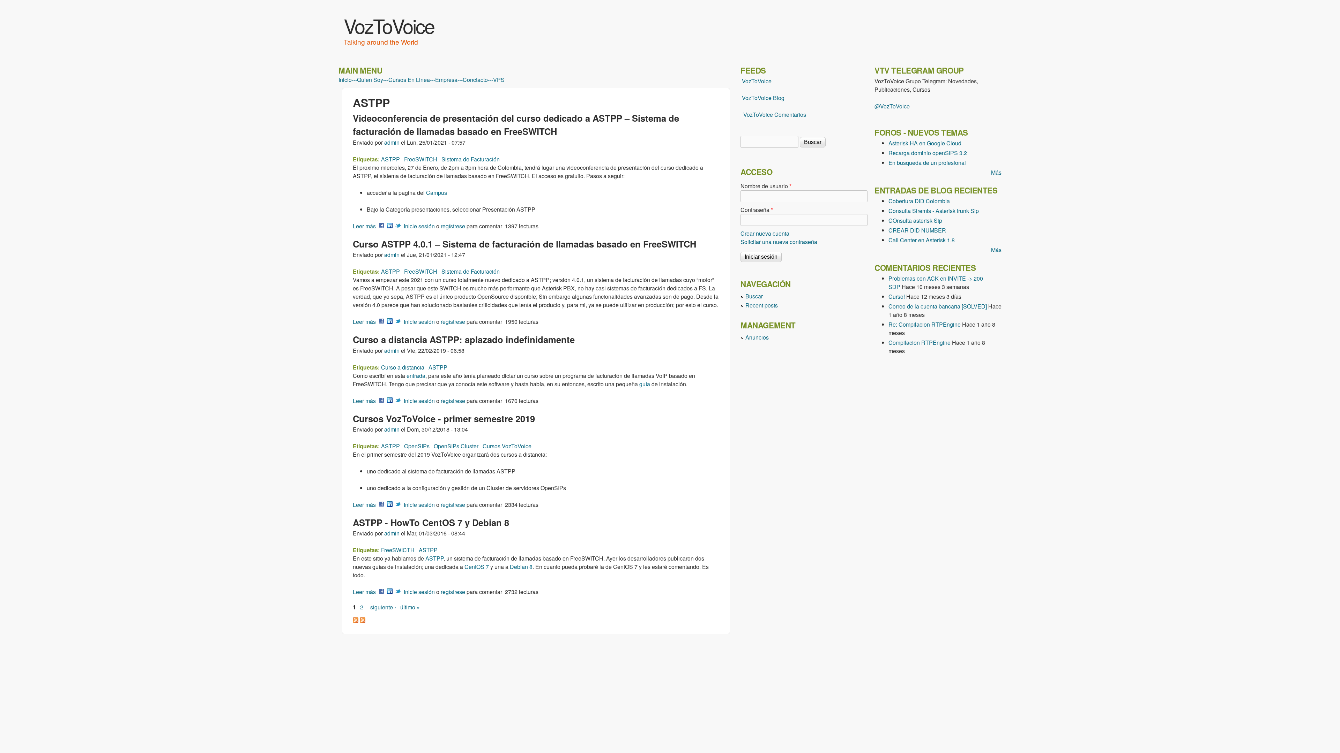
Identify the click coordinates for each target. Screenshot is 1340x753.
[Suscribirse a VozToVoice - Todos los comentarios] (362, 621)
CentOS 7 (476, 567)
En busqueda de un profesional (927, 163)
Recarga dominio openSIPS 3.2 (927, 153)
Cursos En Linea (409, 80)
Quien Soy (370, 80)
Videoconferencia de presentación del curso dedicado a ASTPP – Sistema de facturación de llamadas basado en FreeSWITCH (516, 125)
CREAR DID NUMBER (917, 230)
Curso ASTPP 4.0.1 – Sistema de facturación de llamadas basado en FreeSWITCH (524, 243)
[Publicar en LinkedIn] (390, 226)
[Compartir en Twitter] (398, 226)
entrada (416, 376)
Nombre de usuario (765, 186)
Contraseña (756, 210)
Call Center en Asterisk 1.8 (921, 240)
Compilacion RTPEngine (919, 343)
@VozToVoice (892, 106)
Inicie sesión (419, 226)
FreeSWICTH (398, 550)
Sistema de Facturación (470, 159)
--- (354, 80)
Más (996, 172)
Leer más (364, 226)
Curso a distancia (402, 367)
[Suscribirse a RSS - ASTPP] (355, 621)
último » (410, 607)
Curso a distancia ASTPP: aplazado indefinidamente (464, 339)
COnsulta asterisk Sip (915, 220)
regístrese (453, 226)
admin (392, 142)
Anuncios (757, 337)
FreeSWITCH (420, 159)
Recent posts (761, 305)
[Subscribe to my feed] (741, 98)
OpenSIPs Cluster (456, 446)
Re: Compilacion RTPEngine (924, 324)
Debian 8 (521, 567)
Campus (436, 193)
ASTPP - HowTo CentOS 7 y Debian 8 (431, 522)
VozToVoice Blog (763, 98)
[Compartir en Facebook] (381, 226)
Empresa (446, 80)
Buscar (754, 296)
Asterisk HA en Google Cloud (924, 143)
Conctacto (475, 80)
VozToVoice (389, 25)
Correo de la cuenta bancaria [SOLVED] (937, 306)
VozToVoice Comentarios (774, 115)
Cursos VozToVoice (507, 446)
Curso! (896, 296)
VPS (499, 80)
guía (644, 384)
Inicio (345, 80)
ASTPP (390, 159)
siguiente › (383, 607)
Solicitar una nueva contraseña (778, 242)
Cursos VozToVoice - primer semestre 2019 (444, 418)
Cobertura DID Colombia (919, 201)
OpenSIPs (417, 446)
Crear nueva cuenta (764, 233)
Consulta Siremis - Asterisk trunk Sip (933, 211)
